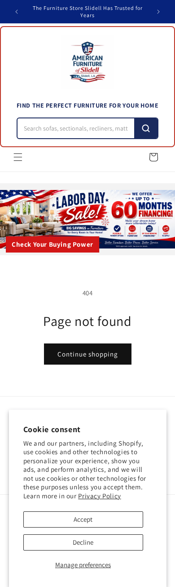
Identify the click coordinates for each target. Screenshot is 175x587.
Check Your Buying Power (52, 244)
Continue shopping (87, 354)
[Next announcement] (158, 12)
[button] (18, 157)
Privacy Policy (99, 496)
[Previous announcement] (16, 12)
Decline (83, 542)
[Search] (146, 128)
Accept (83, 519)
